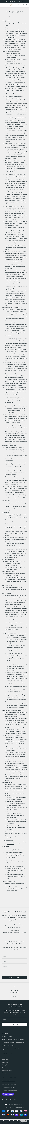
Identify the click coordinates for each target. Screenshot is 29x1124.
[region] (14, 990)
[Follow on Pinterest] (15, 1099)
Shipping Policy (5, 1065)
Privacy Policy (5, 1059)
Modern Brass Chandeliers (8, 1081)
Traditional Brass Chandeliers (9, 1087)
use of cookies (10, 844)
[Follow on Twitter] (6, 1099)
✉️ (11, 1121)
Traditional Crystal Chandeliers (9, 1090)
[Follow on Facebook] (2, 1099)
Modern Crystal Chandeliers (9, 1084)
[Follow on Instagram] (11, 1099)
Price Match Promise (7, 1070)
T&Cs (3, 1067)
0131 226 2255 (10, 1036)
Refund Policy (5, 1062)
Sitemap (4, 1073)
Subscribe (14, 1024)
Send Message (14, 977)
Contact (4, 1057)
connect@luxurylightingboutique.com (14, 1039)
